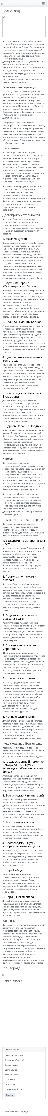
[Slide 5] (33, 33)
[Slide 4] (28, 33)
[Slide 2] (19, 33)
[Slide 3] (24, 33)
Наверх (9, 1095)
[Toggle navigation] (43, 3)
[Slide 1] (15, 33)
